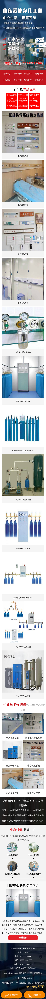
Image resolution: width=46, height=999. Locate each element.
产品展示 (28, 73)
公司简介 (18, 73)
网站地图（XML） (9, 983)
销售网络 (28, 80)
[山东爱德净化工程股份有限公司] (23, 35)
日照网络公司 (38, 983)
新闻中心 (39, 73)
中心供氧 (18, 80)
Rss (17, 983)
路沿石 (30, 983)
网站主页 (7, 73)
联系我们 (39, 80)
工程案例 (7, 80)
